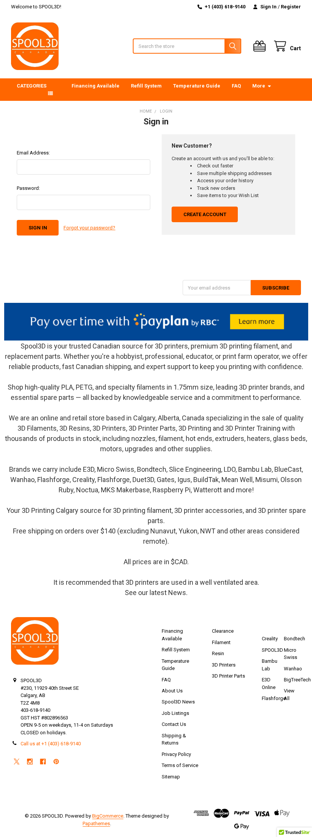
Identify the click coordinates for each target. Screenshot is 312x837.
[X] (16, 761)
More (258, 86)
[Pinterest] (56, 761)
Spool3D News (178, 702)
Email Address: (33, 153)
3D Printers (224, 665)
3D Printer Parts (228, 676)
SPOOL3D (272, 650)
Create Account (204, 214)
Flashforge (274, 698)
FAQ (236, 86)
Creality (270, 638)
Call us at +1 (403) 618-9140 (51, 743)
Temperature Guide (196, 86)
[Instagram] (29, 761)
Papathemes (96, 823)
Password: (28, 188)
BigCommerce (107, 816)
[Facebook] (42, 761)
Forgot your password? (89, 228)
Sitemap (171, 777)
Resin (218, 653)
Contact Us (174, 724)
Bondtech (294, 638)
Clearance (223, 631)
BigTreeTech (297, 680)
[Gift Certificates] (261, 46)
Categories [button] (31, 86)
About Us (172, 691)
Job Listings (175, 713)
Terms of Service (180, 765)
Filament (221, 642)
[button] (156, 322)
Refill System (146, 86)
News (177, 593)
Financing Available (95, 86)
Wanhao (293, 669)
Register (291, 7)
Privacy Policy (176, 754)
